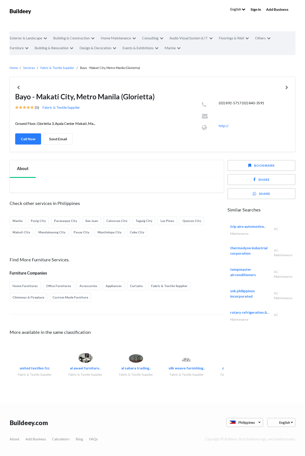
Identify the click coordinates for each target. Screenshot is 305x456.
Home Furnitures (25, 286)
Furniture (17, 48)
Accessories (88, 286)
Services (29, 68)
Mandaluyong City (51, 232)
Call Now (28, 139)
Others (260, 38)
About (14, 439)
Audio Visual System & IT (188, 38)
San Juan (91, 221)
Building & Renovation (52, 48)
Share (264, 179)
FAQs (93, 439)
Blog (79, 439)
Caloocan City (116, 221)
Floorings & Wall (231, 38)
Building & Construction (71, 38)
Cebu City (137, 232)
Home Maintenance (116, 38)
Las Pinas (167, 221)
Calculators (61, 439)
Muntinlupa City (109, 232)
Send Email (58, 139)
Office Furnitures (58, 286)
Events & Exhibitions (138, 48)
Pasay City (81, 232)
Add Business (277, 9)
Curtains (136, 286)
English (236, 9)
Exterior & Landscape (26, 38)
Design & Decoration (95, 48)
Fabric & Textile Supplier (57, 68)
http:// (224, 126)
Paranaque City (65, 221)
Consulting (150, 38)
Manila (18, 221)
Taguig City (144, 221)
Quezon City (191, 221)
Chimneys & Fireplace (28, 297)
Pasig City (38, 221)
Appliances (114, 286)
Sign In (256, 9)
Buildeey (20, 11)
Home (14, 68)
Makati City (21, 232)
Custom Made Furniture (70, 297)
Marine (170, 48)
